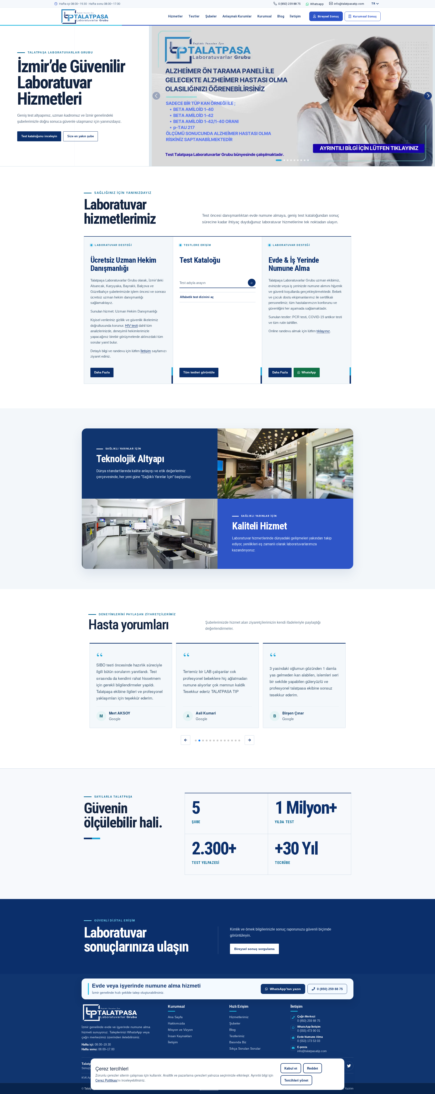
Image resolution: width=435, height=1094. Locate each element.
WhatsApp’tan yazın (285, 989)
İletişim (145, 351)
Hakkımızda (176, 1023)
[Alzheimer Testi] (292, 96)
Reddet (312, 1068)
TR (373, 3)
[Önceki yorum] (185, 740)
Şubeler (234, 1023)
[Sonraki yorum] (249, 740)
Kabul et (290, 1068)
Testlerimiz (236, 1036)
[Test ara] (252, 282)
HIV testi (131, 325)
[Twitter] (348, 1065)
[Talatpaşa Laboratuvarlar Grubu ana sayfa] (88, 16)
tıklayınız (323, 331)
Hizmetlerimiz (239, 1017)
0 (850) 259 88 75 (330, 989)
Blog (232, 1029)
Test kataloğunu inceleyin (39, 136)
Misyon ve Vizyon (180, 1029)
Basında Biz (237, 1042)
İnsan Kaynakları (180, 1036)
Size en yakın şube (80, 136)
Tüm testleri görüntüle (199, 372)
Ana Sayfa (175, 1017)
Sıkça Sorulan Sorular (245, 1048)
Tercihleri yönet (296, 1080)
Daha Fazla (102, 372)
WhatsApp (309, 372)
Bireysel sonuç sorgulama (254, 949)
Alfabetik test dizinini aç (197, 297)
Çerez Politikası (106, 1080)
